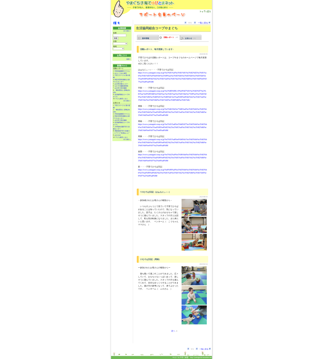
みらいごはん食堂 (121, 73)
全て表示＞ (127, 31)
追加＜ (128, 59)
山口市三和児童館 (121, 88)
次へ (173, 331)
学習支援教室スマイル (122, 71)
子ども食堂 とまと (121, 99)
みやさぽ (118, 135)
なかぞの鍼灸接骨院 (121, 86)
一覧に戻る (203, 23)
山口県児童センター (121, 84)
